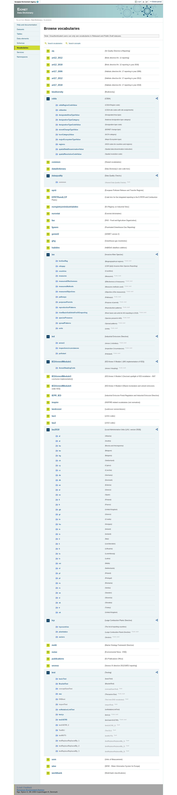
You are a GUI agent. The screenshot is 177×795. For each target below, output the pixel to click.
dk (60, 480)
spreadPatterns (65, 323)
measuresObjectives (67, 292)
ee (60, 485)
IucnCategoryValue (66, 135)
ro (60, 583)
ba (60, 446)
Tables (19, 34)
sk (60, 603)
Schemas (20, 43)
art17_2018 (57, 85)
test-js (61, 715)
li (59, 544)
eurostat (56, 213)
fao (53, 220)
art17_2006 (57, 71)
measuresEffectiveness (68, 281)
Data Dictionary (36, 20)
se (60, 593)
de (60, 475)
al (59, 436)
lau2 (54, 423)
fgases (55, 227)
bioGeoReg (63, 261)
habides (56, 248)
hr (60, 519)
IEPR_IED (56, 395)
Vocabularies (22, 48)
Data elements (23, 38)
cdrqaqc (62, 266)
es (60, 495)
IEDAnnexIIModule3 (61, 376)
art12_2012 (57, 58)
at (59, 441)
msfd (54, 645)
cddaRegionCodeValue (68, 105)
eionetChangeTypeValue (68, 130)
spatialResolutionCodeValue (70, 154)
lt (59, 549)
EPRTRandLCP (59, 197)
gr (60, 514)
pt (59, 578)
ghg (54, 241)
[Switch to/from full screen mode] (147, 2)
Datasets (20, 29)
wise (54, 766)
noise (54, 652)
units (61, 328)
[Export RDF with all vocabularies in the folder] (157, 98)
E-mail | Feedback (24, 787)
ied (53, 336)
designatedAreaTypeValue (69, 115)
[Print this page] (143, 2)
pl (59, 573)
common (56, 162)
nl (59, 568)
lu (59, 554)
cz (60, 470)
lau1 (54, 416)
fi (59, 500)
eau (60, 694)
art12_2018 (57, 65)
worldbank (57, 773)
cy (60, 465)
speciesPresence (65, 318)
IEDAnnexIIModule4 (61, 386)
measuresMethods (66, 286)
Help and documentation (27, 25)
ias (53, 254)
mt (60, 563)
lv (59, 559)
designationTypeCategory (69, 120)
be (60, 451)
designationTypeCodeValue (70, 125)
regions (62, 144)
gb (60, 510)
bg (60, 456)
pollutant (62, 353)
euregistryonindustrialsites (65, 207)
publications (58, 659)
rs (59, 588)
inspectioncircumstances (69, 348)
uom (54, 759)
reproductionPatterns (67, 307)
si (59, 598)
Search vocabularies (55, 43)
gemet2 (55, 234)
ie (59, 529)
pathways (62, 297)
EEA (27, 2)
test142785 (63, 720)
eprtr (54, 190)
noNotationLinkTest (66, 710)
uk (60, 612)
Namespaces (22, 57)
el (59, 490)
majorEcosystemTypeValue (69, 139)
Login (139, 1)
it (59, 539)
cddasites (62, 110)
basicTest (62, 679)
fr (59, 505)
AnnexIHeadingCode (67, 368)
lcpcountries (64, 627)
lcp (53, 620)
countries (62, 271)
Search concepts (74, 43)
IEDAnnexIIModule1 (61, 362)
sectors (62, 637)
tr (59, 608)
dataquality (57, 176)
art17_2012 (57, 78)
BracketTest (63, 684)
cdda (54, 99)
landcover (57, 409)
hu (60, 524)
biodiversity (57, 92)
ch (60, 461)
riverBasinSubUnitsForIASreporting (73, 313)
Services (20, 52)
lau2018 (55, 429)
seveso (55, 666)
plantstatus (63, 632)
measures (63, 276)
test (53, 672)
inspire (55, 402)
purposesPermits (66, 302)
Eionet (27, 20)
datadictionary (59, 169)
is (59, 534)
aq (53, 51)
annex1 (62, 343)
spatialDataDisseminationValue (71, 149)
